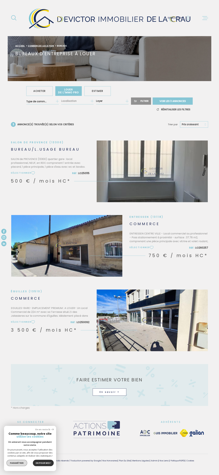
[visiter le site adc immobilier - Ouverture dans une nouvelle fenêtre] (145, 433)
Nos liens (164, 460)
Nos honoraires (109, 460)
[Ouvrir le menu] (205, 18)
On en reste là (42, 429)
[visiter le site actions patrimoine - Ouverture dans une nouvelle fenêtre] (96, 438)
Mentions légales (140, 460)
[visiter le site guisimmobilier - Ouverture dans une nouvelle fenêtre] (165, 433)
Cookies (190, 461)
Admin (154, 460)
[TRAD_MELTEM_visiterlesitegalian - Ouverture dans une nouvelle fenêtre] (197, 433)
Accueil (20, 45)
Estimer (97, 91)
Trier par (173, 124)
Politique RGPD (177, 460)
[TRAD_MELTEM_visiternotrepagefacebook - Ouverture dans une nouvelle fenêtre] (3, 231)
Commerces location (41, 45)
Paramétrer (17, 463)
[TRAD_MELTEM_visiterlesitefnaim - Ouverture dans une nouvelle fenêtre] (184, 433)
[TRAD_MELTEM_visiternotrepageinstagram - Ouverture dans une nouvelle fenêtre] (3, 237)
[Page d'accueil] (109, 18)
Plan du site (124, 460)
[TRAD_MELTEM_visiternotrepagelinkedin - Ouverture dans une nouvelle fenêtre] (3, 243)
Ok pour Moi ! (43, 463)
